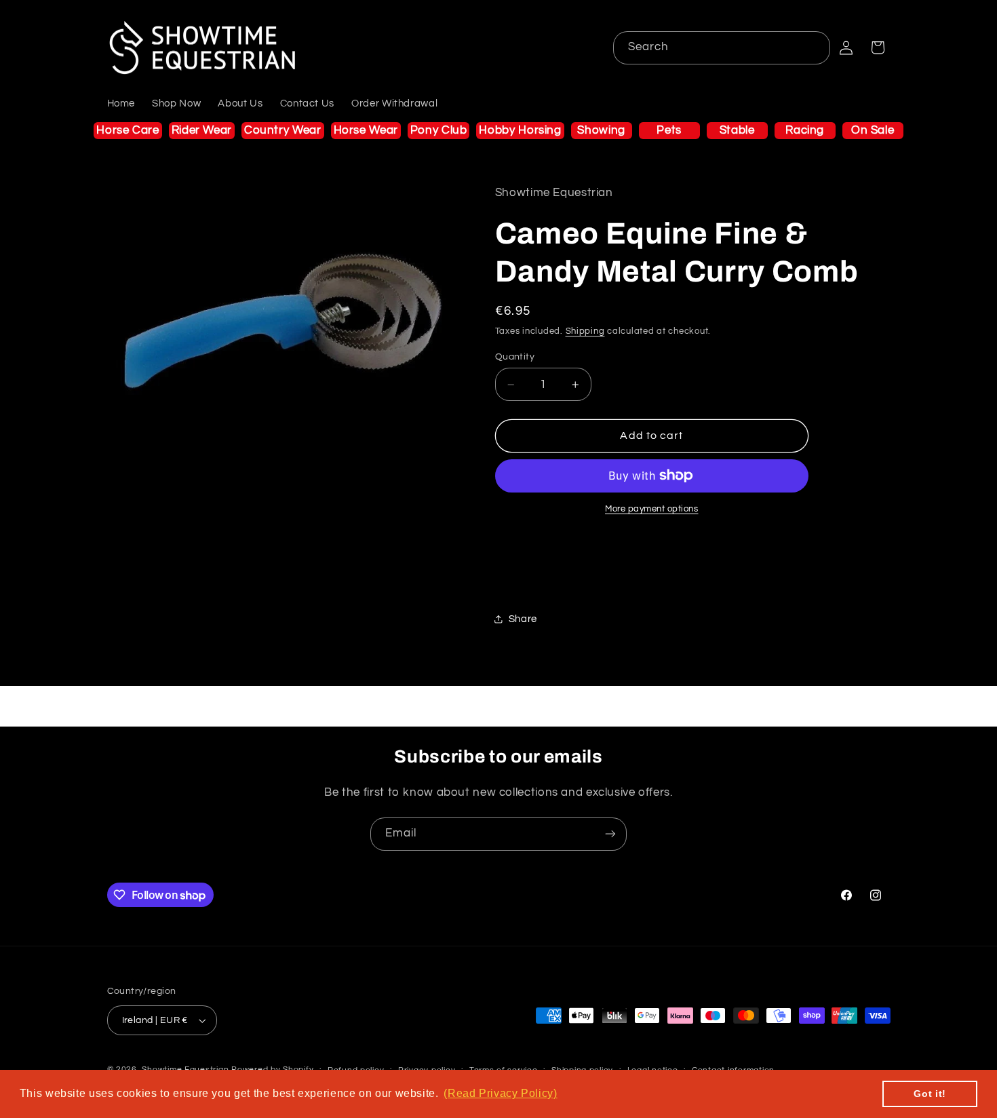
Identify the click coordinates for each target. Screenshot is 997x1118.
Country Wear (282, 130)
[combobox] (722, 48)
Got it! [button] (929, 1093)
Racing (804, 130)
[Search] (813, 47)
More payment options (652, 509)
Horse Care (127, 130)
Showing (601, 130)
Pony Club (438, 130)
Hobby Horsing (520, 130)
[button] (877, 47)
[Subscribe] (610, 834)
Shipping (585, 331)
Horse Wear (366, 130)
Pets (669, 130)
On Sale (872, 130)
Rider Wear (202, 130)
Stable (737, 130)
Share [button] (523, 619)
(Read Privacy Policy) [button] (500, 1093)
